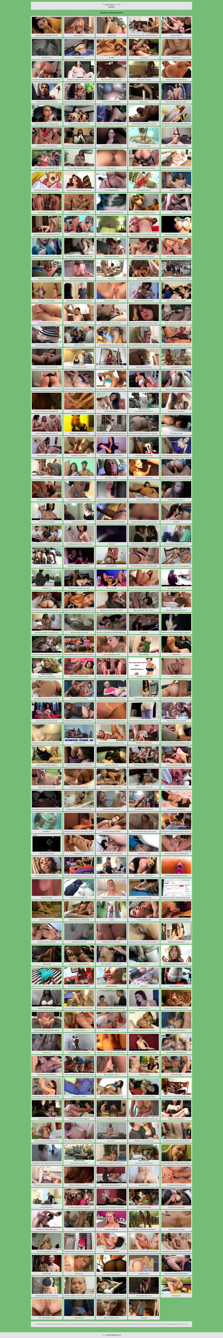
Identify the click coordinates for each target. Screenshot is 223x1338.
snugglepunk (111, 7)
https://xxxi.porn (109, 4)
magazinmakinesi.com (114, 1335)
